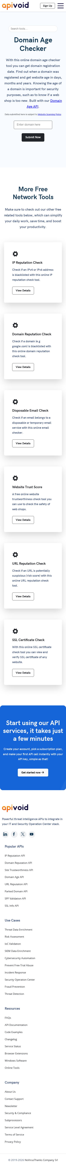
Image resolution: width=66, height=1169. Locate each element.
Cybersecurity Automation (20, 958)
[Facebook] (14, 834)
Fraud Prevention (15, 986)
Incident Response (15, 972)
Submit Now (33, 137)
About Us (10, 1091)
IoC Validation (13, 943)
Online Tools (12, 1067)
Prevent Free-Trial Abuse (19, 965)
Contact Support (14, 1099)
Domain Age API (14, 877)
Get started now (31, 772)
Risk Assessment (14, 936)
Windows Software (16, 1060)
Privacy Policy (13, 1141)
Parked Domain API (16, 891)
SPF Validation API (15, 898)
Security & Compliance (18, 1113)
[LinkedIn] (5, 834)
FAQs (8, 1017)
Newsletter (11, 1106)
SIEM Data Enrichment (18, 951)
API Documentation (16, 1025)
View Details (23, 290)
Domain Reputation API (18, 862)
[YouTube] (31, 834)
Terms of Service (14, 1134)
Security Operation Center (20, 979)
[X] (23, 834)
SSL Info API (12, 905)
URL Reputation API (16, 884)
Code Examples (14, 1032)
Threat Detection (14, 993)
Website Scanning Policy (49, 114)
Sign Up (47, 5)
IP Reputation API (15, 855)
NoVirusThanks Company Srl (41, 1160)
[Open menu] (60, 6)
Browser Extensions (16, 1053)
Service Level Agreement (19, 1127)
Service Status (13, 1046)
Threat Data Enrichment (18, 929)
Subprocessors (13, 1120)
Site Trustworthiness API (19, 870)
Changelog (11, 1039)
